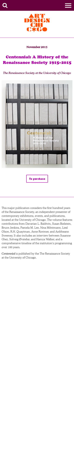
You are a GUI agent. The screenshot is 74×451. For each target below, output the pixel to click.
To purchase (37, 178)
